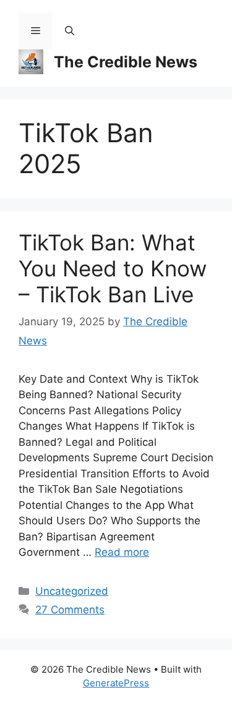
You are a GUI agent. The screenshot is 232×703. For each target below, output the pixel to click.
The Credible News (125, 62)
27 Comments (70, 609)
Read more (122, 552)
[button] (70, 30)
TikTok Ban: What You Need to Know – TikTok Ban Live (113, 268)
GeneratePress (116, 683)
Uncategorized (71, 591)
